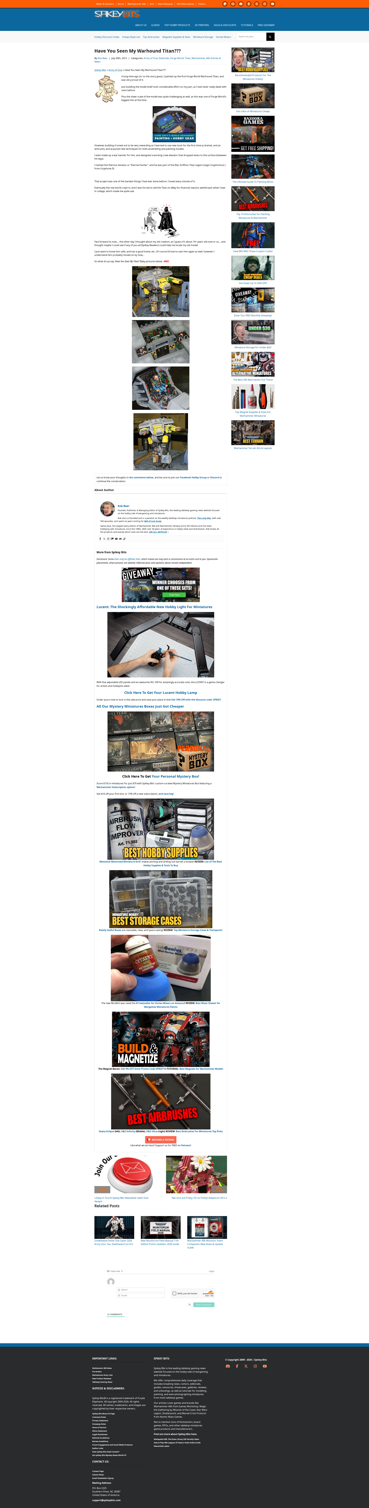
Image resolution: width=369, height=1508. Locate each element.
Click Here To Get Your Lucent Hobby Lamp (160, 692)
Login (211, 1271)
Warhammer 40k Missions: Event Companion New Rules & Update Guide (205, 1244)
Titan (187, 58)
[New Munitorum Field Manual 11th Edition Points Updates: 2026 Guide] (161, 1217)
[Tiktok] (124, 539)
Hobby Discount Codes (106, 37)
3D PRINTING (202, 25)
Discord (240, 3)
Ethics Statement (99, 1431)
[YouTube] (264, 1366)
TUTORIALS (247, 25)
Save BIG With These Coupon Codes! (253, 251)
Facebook (248, 3)
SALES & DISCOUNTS (225, 25)
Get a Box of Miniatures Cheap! (253, 111)
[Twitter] (104, 539)
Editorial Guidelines (100, 1438)
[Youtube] (116, 539)
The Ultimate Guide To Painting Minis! (252, 181)
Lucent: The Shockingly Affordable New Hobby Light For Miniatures (154, 606)
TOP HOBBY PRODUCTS (177, 25)
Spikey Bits (100, 70)
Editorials (164, 58)
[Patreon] (112, 539)
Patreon (225, 3)
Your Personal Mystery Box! (175, 776)
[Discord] (120, 539)
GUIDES (155, 25)
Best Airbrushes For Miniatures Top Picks (199, 1131)
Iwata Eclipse (106, 1131)
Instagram (264, 3)
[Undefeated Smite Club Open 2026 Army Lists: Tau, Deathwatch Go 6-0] (114, 1217)
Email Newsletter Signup (103, 1478)
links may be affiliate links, (127, 559)
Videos (201, 3)
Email (232, 3)
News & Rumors (105, 3)
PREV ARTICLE (102, 1190)
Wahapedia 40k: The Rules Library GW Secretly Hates (176, 1439)
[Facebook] (100, 539)
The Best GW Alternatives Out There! (253, 379)
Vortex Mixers (223, 37)
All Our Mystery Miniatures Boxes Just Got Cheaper (140, 706)
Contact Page (98, 1471)
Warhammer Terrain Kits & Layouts (253, 448)
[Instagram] (108, 539)
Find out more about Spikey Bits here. (175, 1434)
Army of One (151, 58)
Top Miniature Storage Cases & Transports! (198, 930)
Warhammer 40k (137, 3)
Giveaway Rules (99, 1424)
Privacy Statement (100, 1420)
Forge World (177, 58)
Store (121, 3)
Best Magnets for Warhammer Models (201, 1068)
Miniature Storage (203, 37)
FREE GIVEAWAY (266, 25)
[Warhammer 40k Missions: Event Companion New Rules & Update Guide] (207, 1217)
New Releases (165, 3)
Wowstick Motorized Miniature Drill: (120, 861)
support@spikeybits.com (106, 1500)
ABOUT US (141, 25)
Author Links (97, 1448)
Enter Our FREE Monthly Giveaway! (253, 315)
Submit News (98, 1474)
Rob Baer (103, 58)
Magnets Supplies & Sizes (176, 37)
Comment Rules (99, 1417)
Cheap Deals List (131, 37)
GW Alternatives (185, 3)
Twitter (256, 3)
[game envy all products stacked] (174, 107)
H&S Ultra (152, 1131)
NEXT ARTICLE (219, 1190)
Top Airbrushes (151, 37)
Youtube (272, 3)
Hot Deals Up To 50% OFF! (253, 283)
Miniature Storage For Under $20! (253, 347)
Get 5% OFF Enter (131, 1068)
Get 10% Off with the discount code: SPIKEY (196, 699)
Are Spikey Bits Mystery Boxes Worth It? (109, 1455)
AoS (152, 3)
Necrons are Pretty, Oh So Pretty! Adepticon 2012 (198, 1197)
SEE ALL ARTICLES (158, 532)
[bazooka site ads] (253, 117)
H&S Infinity (128, 1131)
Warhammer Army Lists (102, 1375)
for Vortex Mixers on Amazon (167, 1003)
